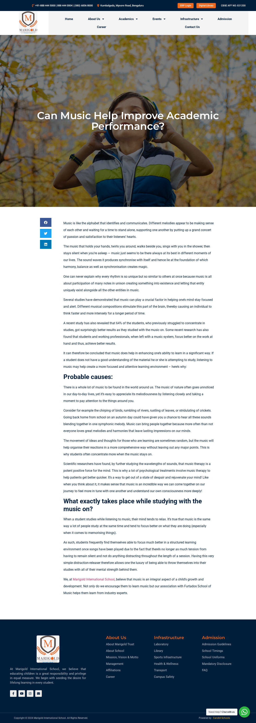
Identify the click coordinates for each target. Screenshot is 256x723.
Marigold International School (94, 579)
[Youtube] (21, 693)
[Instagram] (30, 693)
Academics (126, 19)
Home (69, 19)
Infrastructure (189, 19)
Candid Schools (221, 718)
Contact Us (192, 27)
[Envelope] (38, 693)
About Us (94, 19)
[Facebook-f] (13, 693)
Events (157, 19)
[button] (45, 222)
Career (101, 27)
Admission (225, 19)
